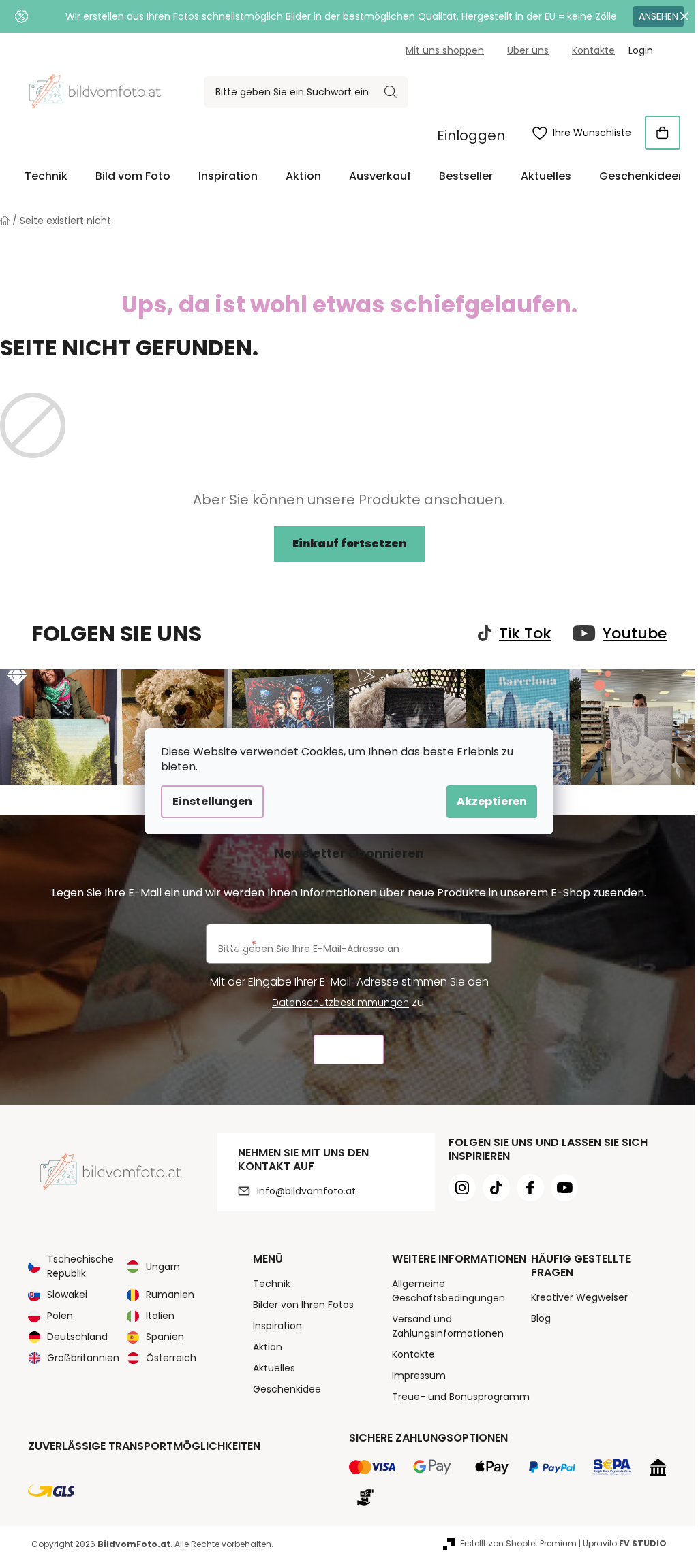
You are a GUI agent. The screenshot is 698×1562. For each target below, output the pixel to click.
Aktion (267, 1347)
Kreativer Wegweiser (579, 1297)
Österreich (171, 1358)
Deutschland (77, 1337)
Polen (60, 1315)
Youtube (635, 633)
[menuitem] (46, 176)
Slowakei (67, 1294)
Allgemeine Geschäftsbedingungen (448, 1291)
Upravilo (625, 1543)
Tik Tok (525, 633)
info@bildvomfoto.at (306, 1191)
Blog (541, 1318)
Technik (271, 1283)
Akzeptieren (492, 801)
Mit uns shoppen (445, 50)
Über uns (528, 50)
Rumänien (170, 1294)
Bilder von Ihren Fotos (303, 1305)
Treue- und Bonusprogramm (461, 1396)
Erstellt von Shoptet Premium (518, 1543)
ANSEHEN (658, 16)
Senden (348, 1050)
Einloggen (471, 135)
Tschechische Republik (80, 1266)
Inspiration (277, 1326)
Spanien (165, 1337)
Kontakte (593, 50)
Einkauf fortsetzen (349, 543)
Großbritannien (83, 1358)
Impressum (419, 1375)
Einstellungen (212, 801)
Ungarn (163, 1266)
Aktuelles (274, 1368)
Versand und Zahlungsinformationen (448, 1326)
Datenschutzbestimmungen (340, 1002)
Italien (160, 1315)
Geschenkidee (287, 1389)
